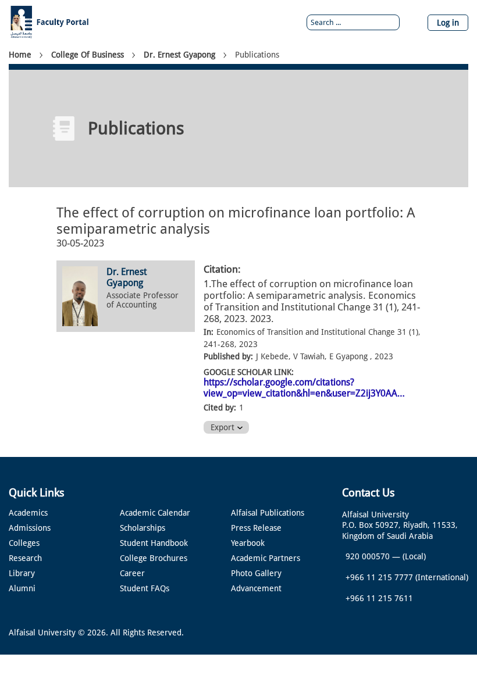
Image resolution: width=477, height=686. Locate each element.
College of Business (87, 54)
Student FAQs (144, 588)
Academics (28, 512)
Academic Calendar (155, 512)
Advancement (256, 588)
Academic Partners (265, 558)
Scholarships (142, 528)
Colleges (24, 543)
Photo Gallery (256, 573)
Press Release (256, 528)
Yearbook (248, 543)
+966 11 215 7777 (379, 577)
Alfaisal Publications (267, 512)
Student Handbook (154, 543)
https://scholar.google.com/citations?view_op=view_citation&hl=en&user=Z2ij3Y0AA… (304, 388)
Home (20, 54)
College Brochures (153, 558)
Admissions (30, 528)
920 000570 (368, 556)
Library (22, 573)
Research (25, 558)
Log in (448, 22)
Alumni (22, 588)
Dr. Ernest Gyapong (179, 54)
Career (132, 573)
